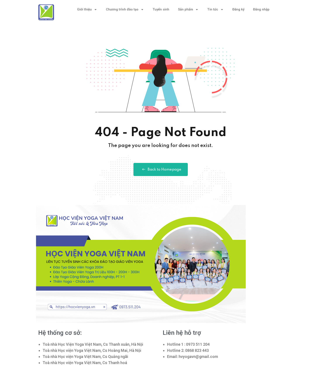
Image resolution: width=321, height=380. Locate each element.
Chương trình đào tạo (122, 9)
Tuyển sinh (161, 9)
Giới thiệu (84, 9)
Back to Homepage (164, 169)
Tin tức (212, 9)
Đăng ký (238, 9)
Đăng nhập (261, 9)
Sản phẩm (185, 9)
